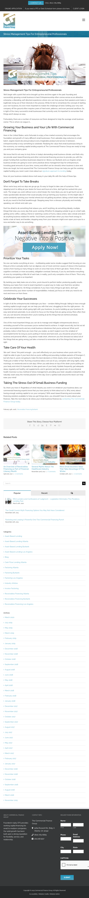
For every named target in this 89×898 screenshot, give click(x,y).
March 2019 (9, 633)
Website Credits (44, 894)
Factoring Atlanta (11, 567)
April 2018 (9, 685)
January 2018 (10, 701)
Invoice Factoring (12, 588)
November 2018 (11, 654)
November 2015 (11, 800)
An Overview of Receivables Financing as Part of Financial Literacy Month (16, 469)
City (62, 847)
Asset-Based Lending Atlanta (16, 541)
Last (74, 827)
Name (63, 821)
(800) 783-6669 (55, 3)
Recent (44, 493)
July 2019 (8, 623)
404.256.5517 (39, 839)
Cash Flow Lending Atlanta (15, 562)
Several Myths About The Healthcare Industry (43, 468)
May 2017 (8, 743)
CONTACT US (36, 3)
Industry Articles (11, 583)
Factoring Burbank (12, 573)
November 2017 (11, 711)
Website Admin (55, 894)
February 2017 (10, 758)
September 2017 (11, 722)
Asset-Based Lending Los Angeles (18, 552)
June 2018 (9, 675)
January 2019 (10, 643)
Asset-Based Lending (13, 536)
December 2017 (11, 706)
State (76, 847)
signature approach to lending (54, 171)
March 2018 (9, 691)
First (62, 827)
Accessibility (33, 894)
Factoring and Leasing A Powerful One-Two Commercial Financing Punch (34, 520)
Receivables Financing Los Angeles (19, 604)
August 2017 (10, 727)
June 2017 (9, 738)
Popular (17, 493)
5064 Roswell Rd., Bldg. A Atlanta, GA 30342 (44, 829)
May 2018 (8, 680)
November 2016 (11, 774)
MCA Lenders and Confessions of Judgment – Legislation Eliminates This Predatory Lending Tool (46, 500)
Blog (7, 557)
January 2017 (10, 764)
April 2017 (9, 748)
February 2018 (10, 696)
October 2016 (10, 779)
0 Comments (19, 474)
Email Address (77, 835)
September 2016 (11, 785)
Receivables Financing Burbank (27, 409)
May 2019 (8, 628)
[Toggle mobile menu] (84, 19)
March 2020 (9, 617)
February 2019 (10, 638)
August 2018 (10, 670)
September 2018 (11, 664)
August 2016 (10, 790)
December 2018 (11, 649)
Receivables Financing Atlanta (17, 594)
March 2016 (9, 795)
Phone (63, 835)
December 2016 (11, 769)
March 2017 (9, 753)
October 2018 (10, 659)
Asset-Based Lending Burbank (17, 547)
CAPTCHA (64, 858)
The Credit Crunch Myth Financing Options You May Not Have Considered (34, 510)
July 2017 (8, 732)
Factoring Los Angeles (14, 578)
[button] (5, 459)
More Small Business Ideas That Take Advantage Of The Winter (72, 469)
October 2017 (10, 717)
